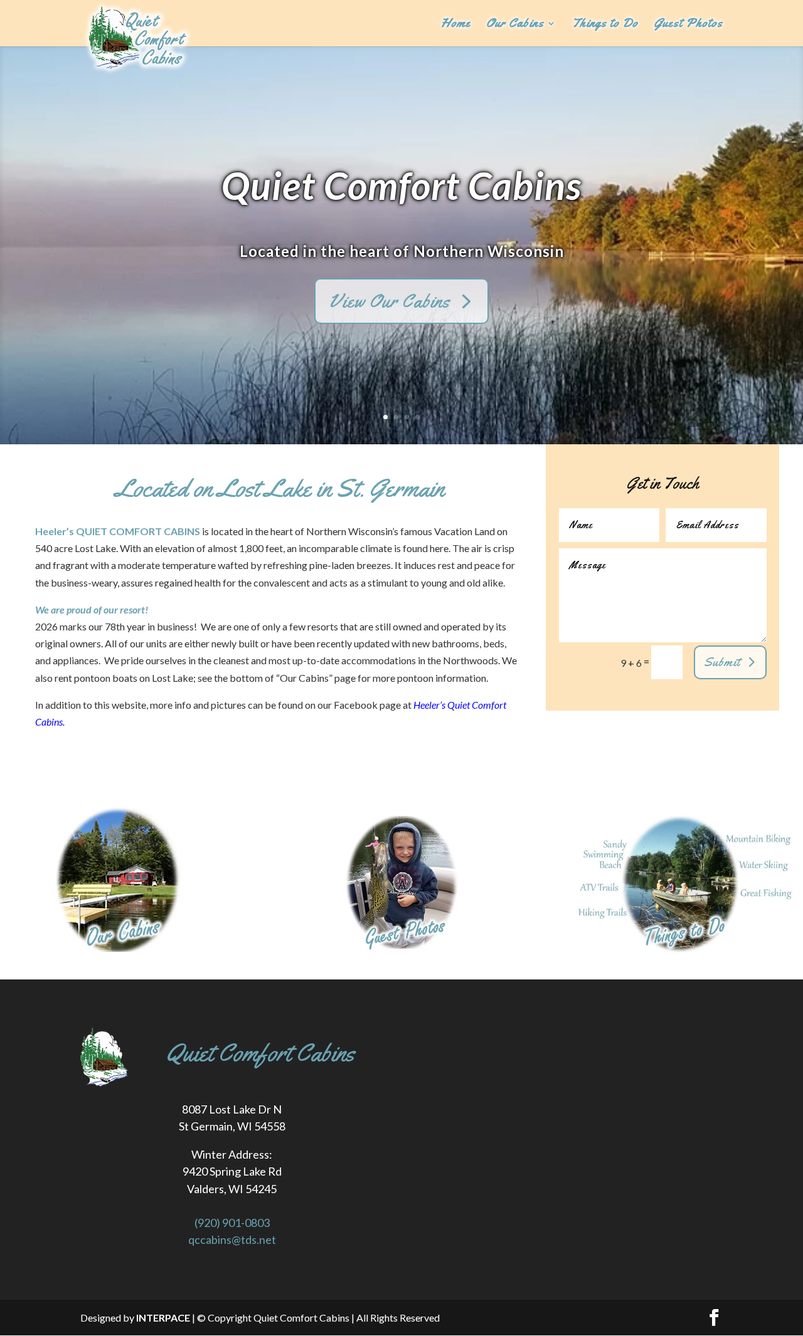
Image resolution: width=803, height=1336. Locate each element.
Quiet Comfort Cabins (401, 185)
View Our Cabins (389, 301)
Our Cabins (515, 25)
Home (456, 25)
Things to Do (605, 25)
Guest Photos (688, 25)
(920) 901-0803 (232, 1222)
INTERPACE (163, 1317)
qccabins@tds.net (232, 1239)
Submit (722, 662)
